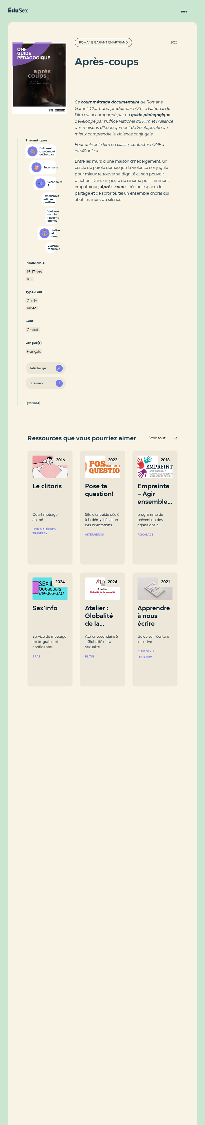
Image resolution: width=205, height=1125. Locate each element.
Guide (32, 301)
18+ (29, 279)
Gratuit (32, 330)
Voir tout (157, 438)
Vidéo (31, 308)
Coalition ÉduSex (18, 10)
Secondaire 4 (52, 183)
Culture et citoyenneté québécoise (47, 151)
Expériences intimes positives (50, 199)
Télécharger (38, 368)
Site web (36, 383)
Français (34, 351)
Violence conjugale (52, 247)
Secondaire (50, 167)
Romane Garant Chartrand (103, 42)
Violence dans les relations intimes (52, 216)
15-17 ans (34, 272)
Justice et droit (54, 233)
